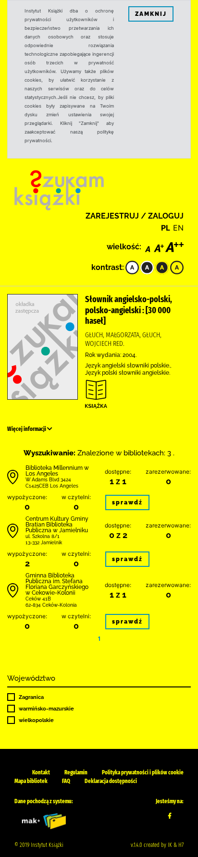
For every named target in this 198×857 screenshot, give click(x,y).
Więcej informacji (27, 429)
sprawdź (127, 502)
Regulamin (75, 772)
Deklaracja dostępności (111, 781)
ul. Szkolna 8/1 (42, 536)
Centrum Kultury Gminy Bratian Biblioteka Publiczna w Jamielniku (56, 524)
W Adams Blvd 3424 (48, 479)
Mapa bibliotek (31, 781)
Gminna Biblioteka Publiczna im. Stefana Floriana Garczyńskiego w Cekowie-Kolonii (56, 584)
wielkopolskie (36, 720)
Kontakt (41, 772)
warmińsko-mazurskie (46, 708)
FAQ (66, 781)
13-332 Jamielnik (43, 542)
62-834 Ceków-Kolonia (51, 605)
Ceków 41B (38, 598)
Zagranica (31, 697)
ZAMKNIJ (151, 14)
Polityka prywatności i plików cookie (143, 772)
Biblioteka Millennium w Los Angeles (57, 471)
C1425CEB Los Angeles (51, 486)
